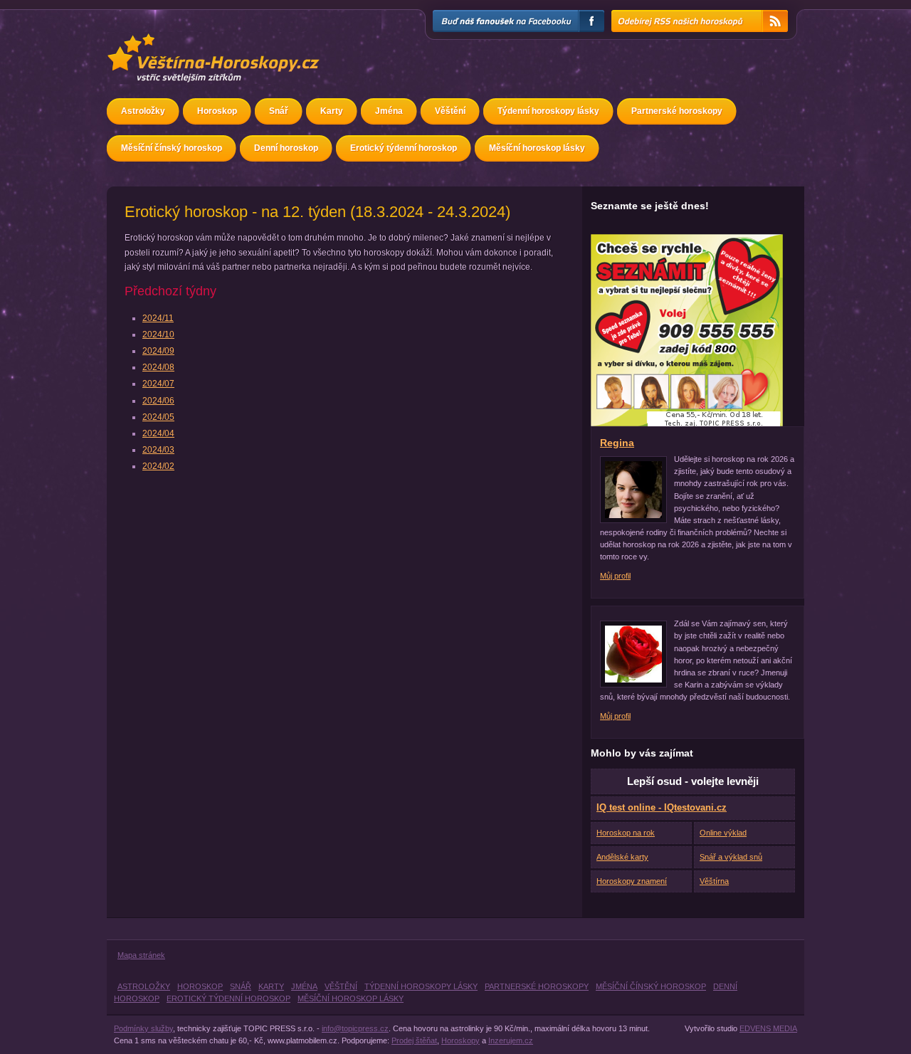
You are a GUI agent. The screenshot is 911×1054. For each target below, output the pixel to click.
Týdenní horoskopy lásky (548, 111)
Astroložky (143, 111)
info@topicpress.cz (355, 1028)
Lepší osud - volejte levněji (693, 781)
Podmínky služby (143, 1028)
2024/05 (158, 417)
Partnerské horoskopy (676, 111)
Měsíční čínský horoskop (171, 148)
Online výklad (723, 832)
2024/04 (158, 433)
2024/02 (158, 466)
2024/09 (158, 351)
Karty (331, 111)
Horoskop (217, 111)
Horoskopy (460, 1040)
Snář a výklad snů (731, 857)
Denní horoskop (286, 148)
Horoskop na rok (625, 832)
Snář (278, 111)
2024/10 (158, 334)
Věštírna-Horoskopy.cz (168, 40)
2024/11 (158, 318)
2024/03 (158, 450)
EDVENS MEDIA (768, 1028)
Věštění (450, 111)
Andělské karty (622, 857)
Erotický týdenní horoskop (403, 148)
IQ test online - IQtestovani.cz (661, 808)
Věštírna (714, 881)
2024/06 (158, 401)
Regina (617, 442)
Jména (389, 111)
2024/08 (158, 367)
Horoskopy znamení (631, 881)
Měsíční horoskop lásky (537, 148)
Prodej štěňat (414, 1040)
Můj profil (615, 575)
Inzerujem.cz (510, 1040)
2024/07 (158, 384)
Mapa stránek (141, 955)
